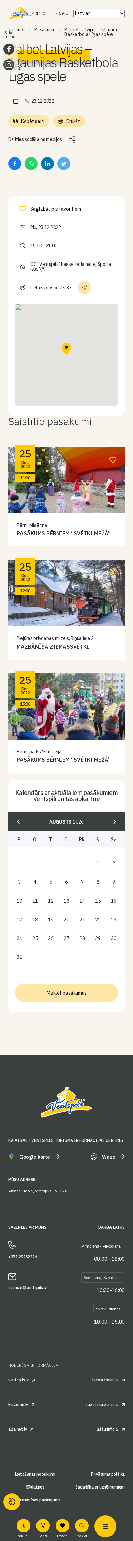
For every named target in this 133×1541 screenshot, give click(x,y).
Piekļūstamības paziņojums (35, 1500)
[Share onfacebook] (14, 163)
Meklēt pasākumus (67, 993)
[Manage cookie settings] (11, 1501)
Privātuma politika (108, 1474)
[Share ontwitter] (63, 163)
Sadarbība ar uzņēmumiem (100, 1487)
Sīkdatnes (35, 1487)
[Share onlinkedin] (47, 163)
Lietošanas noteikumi (35, 1474)
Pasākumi (44, 29)
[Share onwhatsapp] (31, 163)
